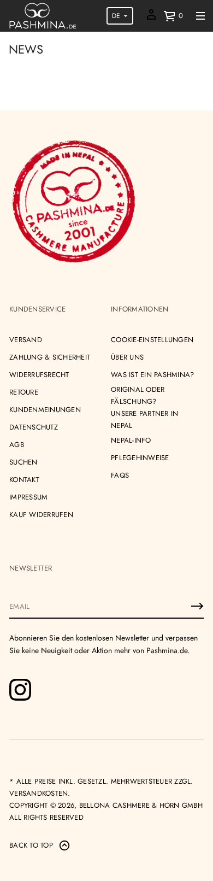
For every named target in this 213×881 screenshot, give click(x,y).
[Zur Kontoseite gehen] (151, 18)
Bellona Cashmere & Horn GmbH (141, 805)
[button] (173, 16)
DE (116, 16)
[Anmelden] (197, 606)
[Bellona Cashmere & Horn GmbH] (42, 16)
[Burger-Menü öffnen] (200, 16)
